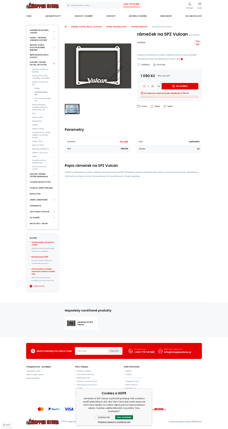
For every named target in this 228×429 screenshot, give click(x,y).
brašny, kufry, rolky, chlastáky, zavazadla (40, 76)
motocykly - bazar (39, 223)
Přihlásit (114, 351)
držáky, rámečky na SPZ (116, 27)
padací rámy (37, 141)
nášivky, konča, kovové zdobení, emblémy (37, 47)
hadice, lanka (37, 117)
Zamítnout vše (104, 417)
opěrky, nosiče (38, 128)
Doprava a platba (84, 371)
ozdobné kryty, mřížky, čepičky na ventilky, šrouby (41, 135)
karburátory (37, 121)
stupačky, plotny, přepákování (39, 161)
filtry (34, 113)
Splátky (129, 371)
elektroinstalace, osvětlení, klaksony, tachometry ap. (40, 107)
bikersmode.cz (132, 385)
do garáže (35, 217)
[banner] (42, 5)
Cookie (80, 388)
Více (178, 59)
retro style (35, 194)
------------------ (134, 378)
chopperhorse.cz (133, 381)
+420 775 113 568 (131, 4)
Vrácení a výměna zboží (87, 381)
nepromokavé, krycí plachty (39, 56)
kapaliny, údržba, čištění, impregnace (39, 175)
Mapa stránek (74, 421)
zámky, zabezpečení (38, 200)
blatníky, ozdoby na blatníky (40, 70)
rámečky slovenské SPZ (42, 99)
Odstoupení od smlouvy (87, 385)
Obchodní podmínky (85, 374)
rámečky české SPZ (139, 27)
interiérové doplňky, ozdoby (39, 31)
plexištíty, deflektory (40, 149)
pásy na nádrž (38, 145)
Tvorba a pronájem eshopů (179, 421)
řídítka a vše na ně (40, 152)
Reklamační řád (83, 378)
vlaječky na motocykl (40, 182)
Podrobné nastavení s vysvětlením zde (114, 422)
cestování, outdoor (39, 211)
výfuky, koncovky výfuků (39, 167)
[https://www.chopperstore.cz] (66, 27)
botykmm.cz (131, 388)
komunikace (35, 206)
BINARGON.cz (196, 421)
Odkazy (129, 374)
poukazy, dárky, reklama (41, 188)
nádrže (35, 125)
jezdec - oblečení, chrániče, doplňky (38, 38)
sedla (34, 156)
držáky (37, 88)
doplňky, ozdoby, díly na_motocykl (86, 27)
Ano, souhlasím (124, 417)
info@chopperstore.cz (131, 7)
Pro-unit (198, 42)
